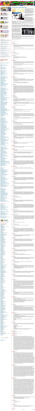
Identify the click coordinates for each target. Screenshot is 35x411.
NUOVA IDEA (1, 300)
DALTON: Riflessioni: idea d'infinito (3, 124)
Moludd (13, 60)
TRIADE (1, 330)
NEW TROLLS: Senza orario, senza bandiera (4, 65)
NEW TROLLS (1, 298)
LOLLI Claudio (1, 290)
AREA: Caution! (1, 149)
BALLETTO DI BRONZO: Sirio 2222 (3, 70)
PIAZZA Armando (2, 307)
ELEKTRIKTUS (1, 260)
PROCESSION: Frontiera (2, 111)
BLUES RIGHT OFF (2, 240)
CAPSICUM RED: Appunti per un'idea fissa (4, 92)
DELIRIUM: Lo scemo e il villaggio (3, 93)
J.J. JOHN (14, 141)
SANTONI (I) (1, 321)
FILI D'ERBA (1, 268)
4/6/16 (13, 303)
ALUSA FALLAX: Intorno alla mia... (3, 147)
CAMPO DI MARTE (2, 244)
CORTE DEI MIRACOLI (2, 253)
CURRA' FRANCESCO (2, 254)
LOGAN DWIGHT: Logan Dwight (3, 103)
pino (13, 145)
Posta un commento (13, 408)
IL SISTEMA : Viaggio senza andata (3, 85)
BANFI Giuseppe (1, 235)
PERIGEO (1, 306)
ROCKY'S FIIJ (1, 318)
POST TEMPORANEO (2, 311)
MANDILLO (1, 292)
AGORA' (1, 225)
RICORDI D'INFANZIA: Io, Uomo (3, 139)
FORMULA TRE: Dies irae (2, 72)
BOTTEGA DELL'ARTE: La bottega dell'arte (4, 171)
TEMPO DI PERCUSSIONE (2, 327)
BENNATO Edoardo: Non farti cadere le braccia (4, 121)
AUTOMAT (1, 233)
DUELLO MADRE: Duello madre (3, 125)
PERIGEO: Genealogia (2, 160)
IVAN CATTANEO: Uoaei (2, 172)
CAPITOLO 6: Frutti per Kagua (3, 91)
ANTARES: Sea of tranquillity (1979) (3, 216)
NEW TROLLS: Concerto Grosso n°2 (3, 198)
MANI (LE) (1, 293)
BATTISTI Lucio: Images (2, 205)
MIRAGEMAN (1, 295)
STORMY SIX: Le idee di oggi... (3, 69)
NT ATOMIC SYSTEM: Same (3, 134)
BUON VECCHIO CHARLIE (3, 242)
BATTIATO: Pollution (2, 120)
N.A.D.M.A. (1, 297)
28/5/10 (14, 140)
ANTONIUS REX (2, 230)
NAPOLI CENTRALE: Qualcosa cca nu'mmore (4, 207)
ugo (13, 395)
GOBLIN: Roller (1, 196)
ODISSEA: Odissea (2, 135)
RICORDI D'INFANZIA (2, 317)
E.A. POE (1, 259)
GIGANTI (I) (1, 275)
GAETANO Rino (1, 273)
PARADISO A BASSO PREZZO (3, 305)
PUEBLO (1, 313)
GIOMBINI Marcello (2, 276)
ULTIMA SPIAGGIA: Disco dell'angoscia (3, 186)
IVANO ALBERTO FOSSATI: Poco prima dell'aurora (4, 128)
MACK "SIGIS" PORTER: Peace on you (3, 109)
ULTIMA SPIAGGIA (2, 331)
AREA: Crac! (1, 168)
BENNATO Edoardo (2, 238)
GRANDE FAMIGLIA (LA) (2, 278)
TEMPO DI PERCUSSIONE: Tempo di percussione (4, 185)
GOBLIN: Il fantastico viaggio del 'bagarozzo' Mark (4, 214)
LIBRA (1, 288)
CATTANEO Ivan (2, 247)
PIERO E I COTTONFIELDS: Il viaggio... (3, 108)
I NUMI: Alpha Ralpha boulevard (3, 80)
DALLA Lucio (1, 255)
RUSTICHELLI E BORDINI (2, 319)
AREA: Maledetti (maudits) (2, 189)
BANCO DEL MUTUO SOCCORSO (3, 89)
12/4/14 (14, 255)
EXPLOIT (1, 264)
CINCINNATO (1, 250)
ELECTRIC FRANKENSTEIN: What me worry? (4, 174)
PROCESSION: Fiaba (2, 162)
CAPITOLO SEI (1, 245)
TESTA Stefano (1, 328)
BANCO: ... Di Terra (2, 212)
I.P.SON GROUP (1, 282)
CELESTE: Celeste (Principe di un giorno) (3, 192)
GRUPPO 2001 (1, 280)
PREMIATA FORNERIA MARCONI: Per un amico (4, 110)
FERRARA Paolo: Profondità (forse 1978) (3, 95)
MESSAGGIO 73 (2, 294)
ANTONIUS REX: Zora (2, 204)
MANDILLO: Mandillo (2, 197)
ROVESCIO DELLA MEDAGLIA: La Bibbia (4, 84)
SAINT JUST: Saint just (2, 141)
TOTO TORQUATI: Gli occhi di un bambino (4, 143)
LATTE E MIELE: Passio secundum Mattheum (4, 102)
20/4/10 (14, 59)
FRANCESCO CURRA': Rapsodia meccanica (4, 193)
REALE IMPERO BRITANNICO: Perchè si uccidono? (4, 201)
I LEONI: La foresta (2, 79)
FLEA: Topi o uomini (2, 96)
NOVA (1, 299)
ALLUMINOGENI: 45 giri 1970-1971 (3, 76)
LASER (1, 286)
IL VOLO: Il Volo (1, 166)
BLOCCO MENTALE (2, 239)
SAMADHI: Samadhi (2, 164)
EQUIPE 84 (1, 261)
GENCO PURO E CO (2, 274)
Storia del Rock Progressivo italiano (3, 326)
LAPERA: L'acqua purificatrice (3, 177)
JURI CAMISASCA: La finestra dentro (3, 152)
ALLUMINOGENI (2, 227)
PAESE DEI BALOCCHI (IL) (3, 303)
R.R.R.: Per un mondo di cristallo (3, 112)
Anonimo (1, 54)
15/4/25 (14, 407)
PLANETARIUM (1, 310)
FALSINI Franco (1, 265)
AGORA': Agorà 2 (2, 188)
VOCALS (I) (1, 334)
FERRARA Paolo (1, 266)
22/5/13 (14, 165)
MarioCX (1, 50)
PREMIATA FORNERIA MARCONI (3, 312)
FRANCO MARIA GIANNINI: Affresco (3, 155)
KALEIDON (1, 285)
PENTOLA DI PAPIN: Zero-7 (2, 208)
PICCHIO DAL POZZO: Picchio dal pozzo (4, 200)
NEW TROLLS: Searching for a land (3, 104)
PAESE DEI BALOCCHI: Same (3, 107)
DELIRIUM (1, 257)
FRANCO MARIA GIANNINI (3, 272)
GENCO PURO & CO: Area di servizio (3, 98)
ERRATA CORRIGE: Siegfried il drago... (3, 195)
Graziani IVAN (1, 279)
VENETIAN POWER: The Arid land (3, 86)
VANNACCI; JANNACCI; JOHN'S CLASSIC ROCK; (5, 333)
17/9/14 (14, 263)
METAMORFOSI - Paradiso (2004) (3, 217)
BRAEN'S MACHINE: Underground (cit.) (3, 122)
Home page (23, 409)
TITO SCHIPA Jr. (1, 329)
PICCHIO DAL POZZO (2, 308)
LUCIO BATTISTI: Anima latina (3, 151)
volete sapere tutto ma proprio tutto (5, 50)
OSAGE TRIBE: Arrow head (2, 106)
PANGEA (1, 304)
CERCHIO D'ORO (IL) (2, 248)
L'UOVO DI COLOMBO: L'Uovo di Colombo (4, 145)
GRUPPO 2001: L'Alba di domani (3, 99)
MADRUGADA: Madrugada (2, 157)
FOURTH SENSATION (2, 271)
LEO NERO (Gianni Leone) (2, 287)
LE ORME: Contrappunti (2, 159)
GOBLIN (1, 277)
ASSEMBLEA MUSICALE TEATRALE (3, 232)
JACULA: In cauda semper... (2, 68)
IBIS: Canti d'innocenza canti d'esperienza (3, 130)
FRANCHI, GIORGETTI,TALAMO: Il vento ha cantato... (5, 97)
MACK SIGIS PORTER (2, 291)
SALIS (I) (1, 320)
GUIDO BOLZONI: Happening (3, 67)
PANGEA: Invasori (2, 199)
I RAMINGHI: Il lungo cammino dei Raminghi (4, 83)
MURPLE (1, 296)
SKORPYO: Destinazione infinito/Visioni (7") (4, 209)
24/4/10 (14, 120)
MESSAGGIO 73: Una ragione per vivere (3, 179)
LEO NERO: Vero (1, 206)
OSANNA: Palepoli (2, 136)
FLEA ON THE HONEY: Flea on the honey (4, 78)
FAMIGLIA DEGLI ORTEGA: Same (3, 126)
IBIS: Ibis (1, 176)
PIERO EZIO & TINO (2, 309)
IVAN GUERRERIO (2, 283)
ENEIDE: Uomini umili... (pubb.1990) (3, 94)
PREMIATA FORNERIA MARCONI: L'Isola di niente (4, 161)
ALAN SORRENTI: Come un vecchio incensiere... (4, 142)
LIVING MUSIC (1, 289)
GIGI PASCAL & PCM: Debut (3, 129)
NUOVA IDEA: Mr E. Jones (2, 105)
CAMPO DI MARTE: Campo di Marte (3, 123)
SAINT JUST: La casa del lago (2, 163)
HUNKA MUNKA (2, 281)
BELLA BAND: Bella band (2, 213)
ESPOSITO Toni (1, 263)
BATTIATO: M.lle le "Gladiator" (3, 170)
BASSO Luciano (1, 236)
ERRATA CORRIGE (2, 262)
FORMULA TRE (1, 270)
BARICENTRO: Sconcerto (2, 191)
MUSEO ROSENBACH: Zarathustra (3, 133)
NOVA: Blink (1, 180)
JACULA (1, 284)
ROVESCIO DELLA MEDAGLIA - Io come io (4, 113)
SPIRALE (1, 325)
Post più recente (13, 409)
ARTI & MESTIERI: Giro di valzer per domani (4, 169)
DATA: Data (1, 154)
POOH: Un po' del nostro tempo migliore (3, 182)
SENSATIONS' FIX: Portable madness (3, 165)
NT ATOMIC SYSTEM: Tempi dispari (3, 158)
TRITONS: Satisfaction (2, 144)
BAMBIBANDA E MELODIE (3, 234)
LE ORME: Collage (2, 81)
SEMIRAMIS (1, 322)
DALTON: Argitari (2, 173)
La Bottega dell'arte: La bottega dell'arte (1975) (19, 7)
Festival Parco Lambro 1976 (2, 267)
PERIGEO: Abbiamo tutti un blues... (3, 137)
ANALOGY (1, 228)
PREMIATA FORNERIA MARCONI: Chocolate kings (5, 183)
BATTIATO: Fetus (2, 90)
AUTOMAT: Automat (2, 211)
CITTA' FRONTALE (2, 251)
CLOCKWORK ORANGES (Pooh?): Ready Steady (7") (5, 62)
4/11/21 (14, 399)
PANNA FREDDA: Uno (2, 82)
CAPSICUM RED (2, 246)
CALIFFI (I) (1, 243)
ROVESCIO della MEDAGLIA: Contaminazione (4, 140)
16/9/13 (14, 226)
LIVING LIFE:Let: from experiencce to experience (4, 178)
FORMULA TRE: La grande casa (3, 127)
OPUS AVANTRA (2, 301)
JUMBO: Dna (1, 101)
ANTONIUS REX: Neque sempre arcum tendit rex (4, 148)
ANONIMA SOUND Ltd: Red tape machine (4, 88)
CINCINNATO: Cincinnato (2, 153)
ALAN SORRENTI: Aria (2, 115)
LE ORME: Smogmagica (2, 181)
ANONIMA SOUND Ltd (2, 229)
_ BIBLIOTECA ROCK (2, 224)
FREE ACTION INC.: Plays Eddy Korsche (4, 73)
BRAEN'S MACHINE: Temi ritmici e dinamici (4, 77)
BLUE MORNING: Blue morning (3, 119)
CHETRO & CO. (1, 249)
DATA (1, 256)
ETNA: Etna (1, 175)
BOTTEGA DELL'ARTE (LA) (3, 241)
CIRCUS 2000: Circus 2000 (2, 71)
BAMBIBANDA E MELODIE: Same (3, 150)
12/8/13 (14, 175)
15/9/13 (14, 202)
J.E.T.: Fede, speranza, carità (2, 100)
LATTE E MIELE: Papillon (2, 132)
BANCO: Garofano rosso (2, 190)
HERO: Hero (1, 156)
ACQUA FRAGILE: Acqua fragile (3, 117)
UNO (0, 332)
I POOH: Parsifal (1, 138)
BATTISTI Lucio (1, 237)
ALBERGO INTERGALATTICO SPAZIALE (4, 226)
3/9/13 (13, 184)
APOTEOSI (1, 231)
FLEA (1, 269)
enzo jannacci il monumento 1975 (4, 52)
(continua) (3, 51)
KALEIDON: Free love (2, 131)
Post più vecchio (33, 409)
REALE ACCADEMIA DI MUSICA (3, 316)
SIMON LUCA (1, 323)
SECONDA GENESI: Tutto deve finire (3, 114)
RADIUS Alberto (1, 315)
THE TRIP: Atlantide (2, 116)
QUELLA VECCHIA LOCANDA (3, 314)
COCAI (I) (1, 252)
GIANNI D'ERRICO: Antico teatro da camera (4, 194)
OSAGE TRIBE (1, 302)
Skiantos (1, 324)
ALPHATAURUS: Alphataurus (3, 118)
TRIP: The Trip (1, 74)
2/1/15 (13, 273)
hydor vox (14, 351)
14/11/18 (14, 334)
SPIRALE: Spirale (1, 184)
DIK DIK (1, 258)
